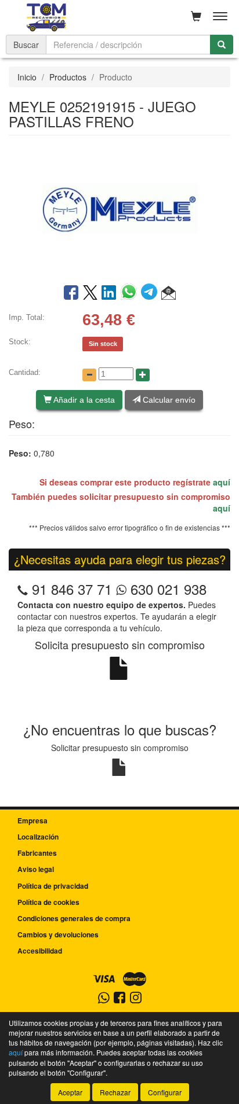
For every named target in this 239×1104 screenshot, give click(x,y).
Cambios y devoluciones (58, 934)
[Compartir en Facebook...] (71, 293)
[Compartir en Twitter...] (90, 293)
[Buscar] (221, 44)
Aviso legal (35, 869)
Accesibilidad (39, 950)
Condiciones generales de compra (74, 918)
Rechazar (115, 1092)
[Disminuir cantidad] (89, 375)
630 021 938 (166, 589)
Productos (67, 77)
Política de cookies (48, 902)
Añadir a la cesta (83, 399)
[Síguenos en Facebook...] (119, 998)
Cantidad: (25, 372)
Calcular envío (167, 399)
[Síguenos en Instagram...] (135, 998)
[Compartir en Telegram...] (151, 293)
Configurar (165, 1092)
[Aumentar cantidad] (143, 375)
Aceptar (70, 1092)
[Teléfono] (22, 589)
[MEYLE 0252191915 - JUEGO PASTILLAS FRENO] (119, 208)
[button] (168, 293)
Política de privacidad (52, 886)
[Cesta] (196, 16)
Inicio (27, 77)
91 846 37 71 (72, 589)
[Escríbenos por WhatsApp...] (103, 998)
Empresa (32, 820)
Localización (38, 836)
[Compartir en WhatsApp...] (131, 293)
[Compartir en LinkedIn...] (109, 293)
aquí (221, 482)
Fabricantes (37, 853)
